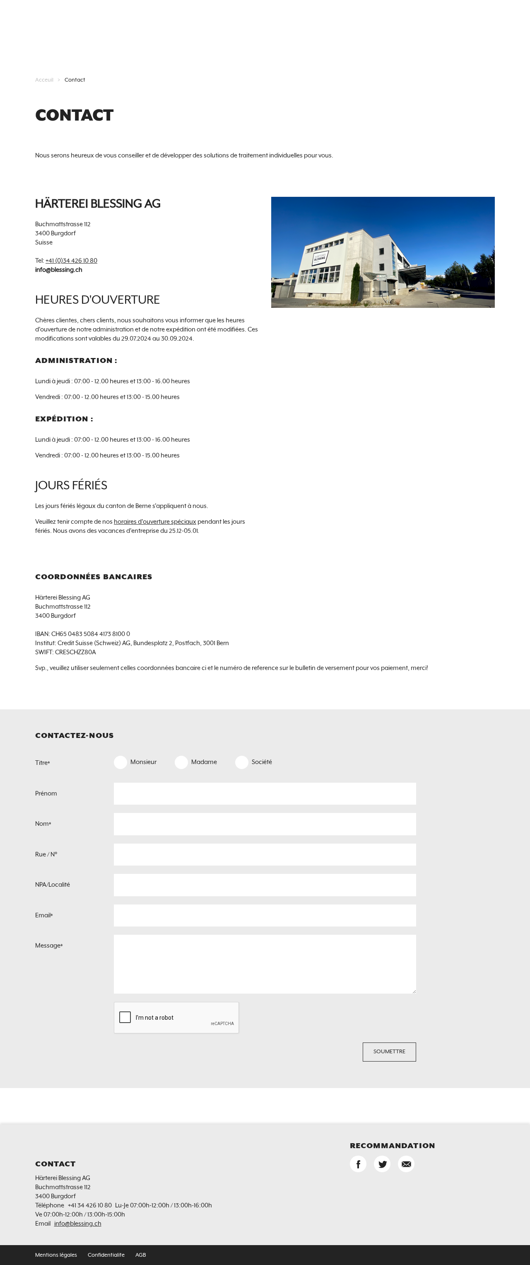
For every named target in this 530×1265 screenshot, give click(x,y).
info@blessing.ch (77, 1223)
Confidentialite (106, 1255)
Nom (43, 823)
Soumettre (389, 1052)
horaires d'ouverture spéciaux (155, 521)
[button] (358, 1164)
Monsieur (143, 762)
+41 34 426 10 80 (90, 1205)
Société (262, 762)
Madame (204, 762)
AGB (140, 1255)
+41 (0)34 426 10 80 (71, 260)
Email (44, 915)
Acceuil (44, 80)
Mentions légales (56, 1255)
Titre (42, 763)
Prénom (46, 793)
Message (49, 945)
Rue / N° (46, 854)
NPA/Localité (52, 884)
